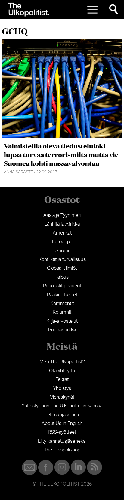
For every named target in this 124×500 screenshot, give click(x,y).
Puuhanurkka (62, 330)
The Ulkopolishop (62, 450)
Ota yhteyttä (62, 370)
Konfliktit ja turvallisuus (62, 259)
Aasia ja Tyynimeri (62, 215)
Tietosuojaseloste (62, 414)
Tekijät (62, 379)
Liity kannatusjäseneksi (62, 441)
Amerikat (62, 233)
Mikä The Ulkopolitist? (62, 361)
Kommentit (62, 303)
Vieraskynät (62, 397)
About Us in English (62, 423)
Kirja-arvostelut (62, 321)
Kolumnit (62, 312)
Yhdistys (62, 388)
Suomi (62, 250)
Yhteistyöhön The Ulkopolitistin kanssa (62, 405)
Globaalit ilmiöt (62, 268)
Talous (62, 277)
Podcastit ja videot (62, 285)
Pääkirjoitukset (62, 294)
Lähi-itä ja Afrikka (62, 224)
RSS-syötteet (62, 432)
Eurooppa (62, 241)
